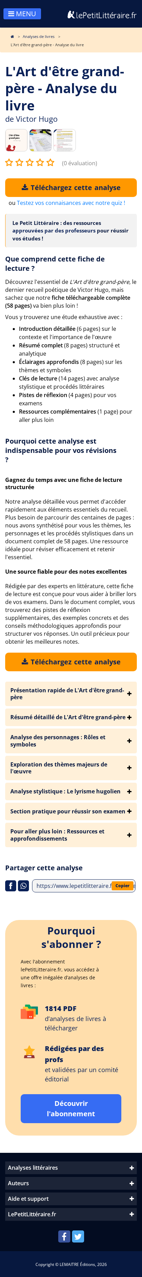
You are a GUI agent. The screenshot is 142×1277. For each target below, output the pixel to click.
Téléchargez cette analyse (74, 187)
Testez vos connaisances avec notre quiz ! (71, 203)
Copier (122, 886)
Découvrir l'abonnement (71, 1108)
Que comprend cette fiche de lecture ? (55, 263)
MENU (25, 13)
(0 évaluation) (79, 163)
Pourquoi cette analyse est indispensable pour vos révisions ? (60, 450)
